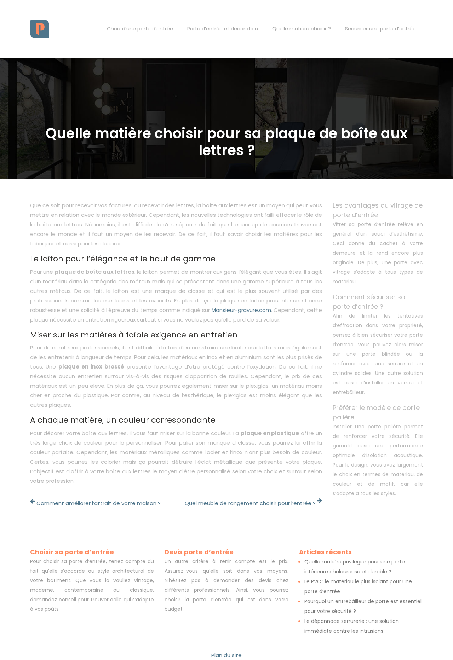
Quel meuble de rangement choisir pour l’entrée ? (250, 503)
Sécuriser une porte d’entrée (380, 28)
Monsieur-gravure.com (241, 310)
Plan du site (226, 655)
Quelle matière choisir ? (301, 28)
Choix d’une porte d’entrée (140, 28)
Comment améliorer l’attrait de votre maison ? (98, 503)
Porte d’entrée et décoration (222, 28)
